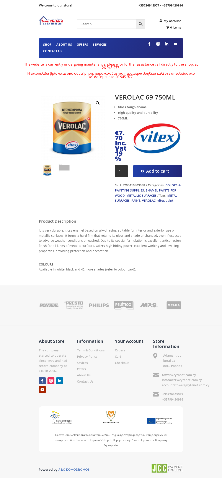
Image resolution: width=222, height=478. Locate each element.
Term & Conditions (91, 350)
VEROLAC (149, 200)
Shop (47, 45)
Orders (120, 350)
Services (100, 45)
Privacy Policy (87, 356)
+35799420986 (172, 399)
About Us (64, 45)
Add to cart (157, 171)
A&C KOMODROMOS (74, 469)
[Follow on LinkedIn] (166, 43)
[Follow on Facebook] (149, 43)
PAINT (135, 200)
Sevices (82, 363)
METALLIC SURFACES (141, 195)
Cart (118, 356)
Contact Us (52, 51)
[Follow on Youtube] (175, 43)
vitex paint (165, 200)
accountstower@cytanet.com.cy (185, 385)
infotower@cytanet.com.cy (182, 380)
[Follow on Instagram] (158, 43)
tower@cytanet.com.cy (179, 375)
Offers (82, 45)
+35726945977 (172, 394)
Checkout (122, 363)
